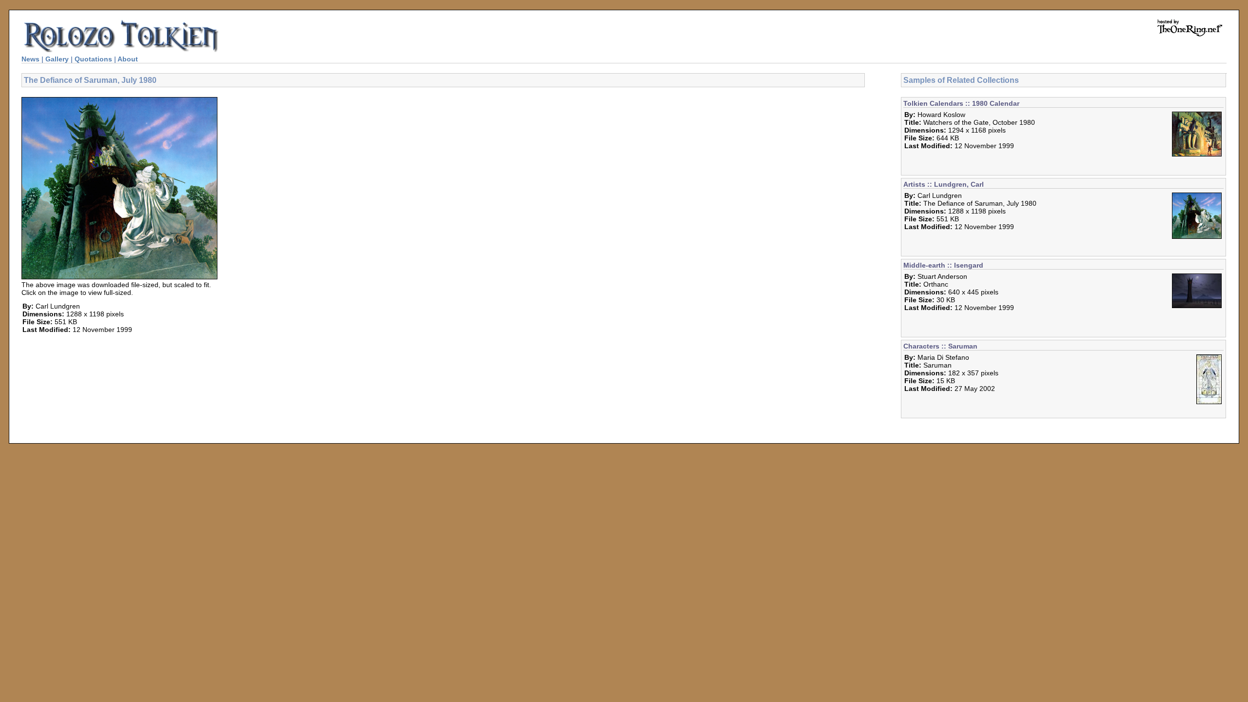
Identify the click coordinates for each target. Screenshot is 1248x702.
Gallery (57, 59)
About (127, 59)
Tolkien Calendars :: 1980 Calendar (961, 103)
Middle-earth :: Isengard (943, 265)
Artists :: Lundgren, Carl (943, 184)
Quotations (93, 59)
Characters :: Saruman (940, 346)
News (30, 59)
